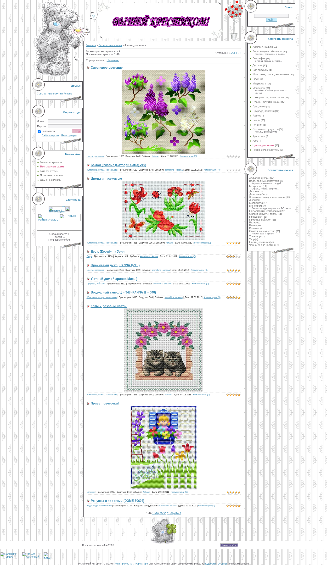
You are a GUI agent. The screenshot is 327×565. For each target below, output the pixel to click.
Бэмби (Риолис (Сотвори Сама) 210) (118, 165)
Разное (257, 115)
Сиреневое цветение (107, 67)
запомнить (48, 131)
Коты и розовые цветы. (109, 306)
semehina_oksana (174, 170)
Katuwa (155, 156)
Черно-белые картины (266, 149)
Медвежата (259, 83)
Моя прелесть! (123, 563)
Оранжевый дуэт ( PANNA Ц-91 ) (115, 265)
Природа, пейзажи (96, 283)
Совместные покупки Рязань (54, 93)
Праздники (259, 106)
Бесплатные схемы (110, 45)
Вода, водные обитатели (99, 505)
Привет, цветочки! (105, 403)
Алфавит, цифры (263, 46)
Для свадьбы (260, 69)
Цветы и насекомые (106, 178)
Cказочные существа (266, 129)
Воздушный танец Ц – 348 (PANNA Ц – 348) (123, 292)
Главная (91, 45)
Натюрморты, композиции (268, 97)
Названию (113, 60)
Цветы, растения (95, 156)
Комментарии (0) (188, 156)
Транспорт (259, 136)
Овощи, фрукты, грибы (267, 101)
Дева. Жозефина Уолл (107, 251)
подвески (210, 563)
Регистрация (69, 135)
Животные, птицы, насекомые (102, 170)
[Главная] (94, 18)
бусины (223, 563)
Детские (91, 492)
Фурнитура (142, 563)
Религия (257, 124)
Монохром (259, 88)
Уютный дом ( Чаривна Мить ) (114, 279)
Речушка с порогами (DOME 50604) (117, 501)
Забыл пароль (50, 135)
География (259, 58)
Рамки (256, 120)
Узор (255, 140)
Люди (89, 256)
